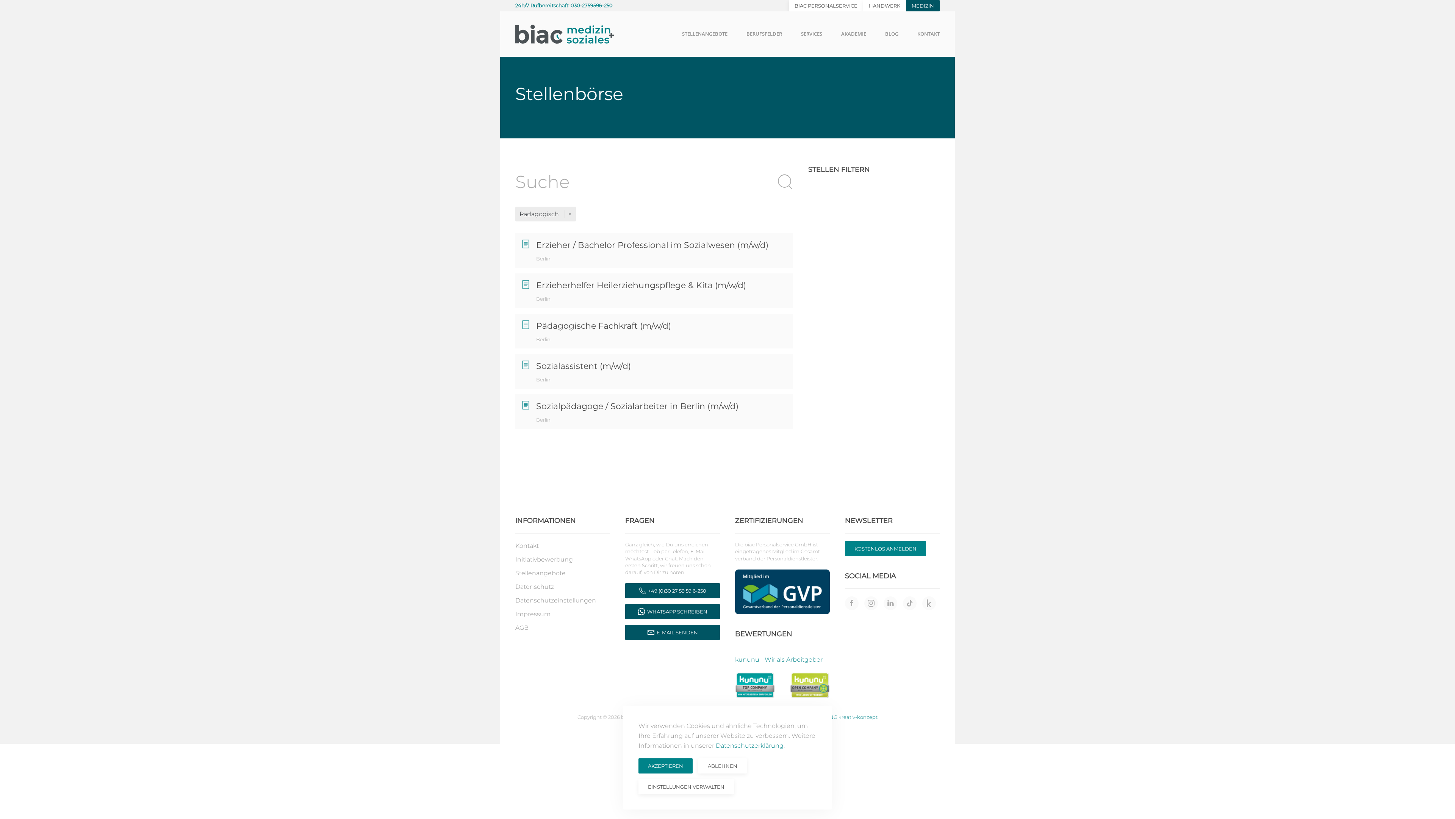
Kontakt (527, 545)
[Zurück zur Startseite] (564, 34)
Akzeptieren (665, 766)
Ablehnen (722, 766)
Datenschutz (534, 586)
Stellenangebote (540, 573)
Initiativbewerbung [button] (544, 559)
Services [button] (811, 33)
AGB (522, 627)
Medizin (923, 6)
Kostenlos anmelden (885, 549)
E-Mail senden (677, 632)
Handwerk (884, 6)
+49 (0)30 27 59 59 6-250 (677, 591)
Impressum (533, 614)
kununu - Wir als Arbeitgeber (779, 659)
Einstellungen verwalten (686, 787)
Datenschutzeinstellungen (555, 600)
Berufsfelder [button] (764, 33)
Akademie (853, 33)
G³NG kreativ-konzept (850, 717)
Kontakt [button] (928, 33)
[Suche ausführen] (785, 182)
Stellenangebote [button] (705, 33)
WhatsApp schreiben (677, 612)
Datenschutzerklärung (750, 745)
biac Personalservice (826, 6)
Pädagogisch (539, 214)
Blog (891, 33)
